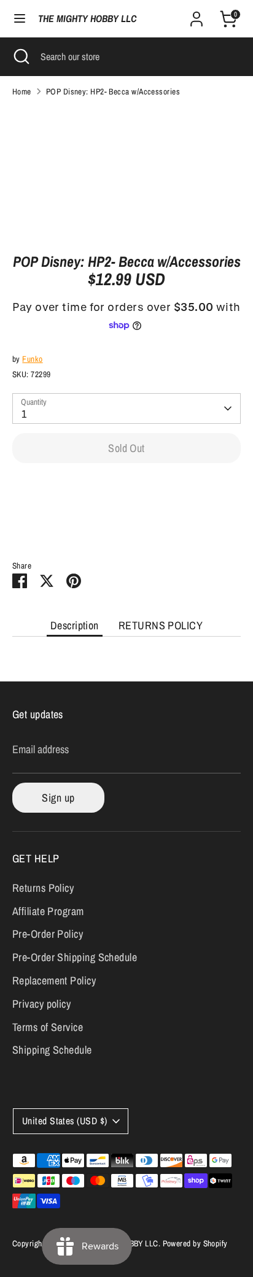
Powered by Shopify (195, 1243)
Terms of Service (47, 1027)
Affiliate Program (48, 911)
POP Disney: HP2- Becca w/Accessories (113, 91)
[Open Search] (20, 56)
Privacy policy (41, 1003)
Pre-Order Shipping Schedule (74, 957)
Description (74, 625)
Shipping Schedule (52, 1049)
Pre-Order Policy (47, 933)
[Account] (196, 15)
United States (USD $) (64, 1120)
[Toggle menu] (19, 18)
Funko (32, 358)
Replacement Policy (54, 980)
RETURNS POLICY (161, 625)
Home (21, 91)
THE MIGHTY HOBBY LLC (87, 18)
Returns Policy (43, 887)
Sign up (58, 797)
